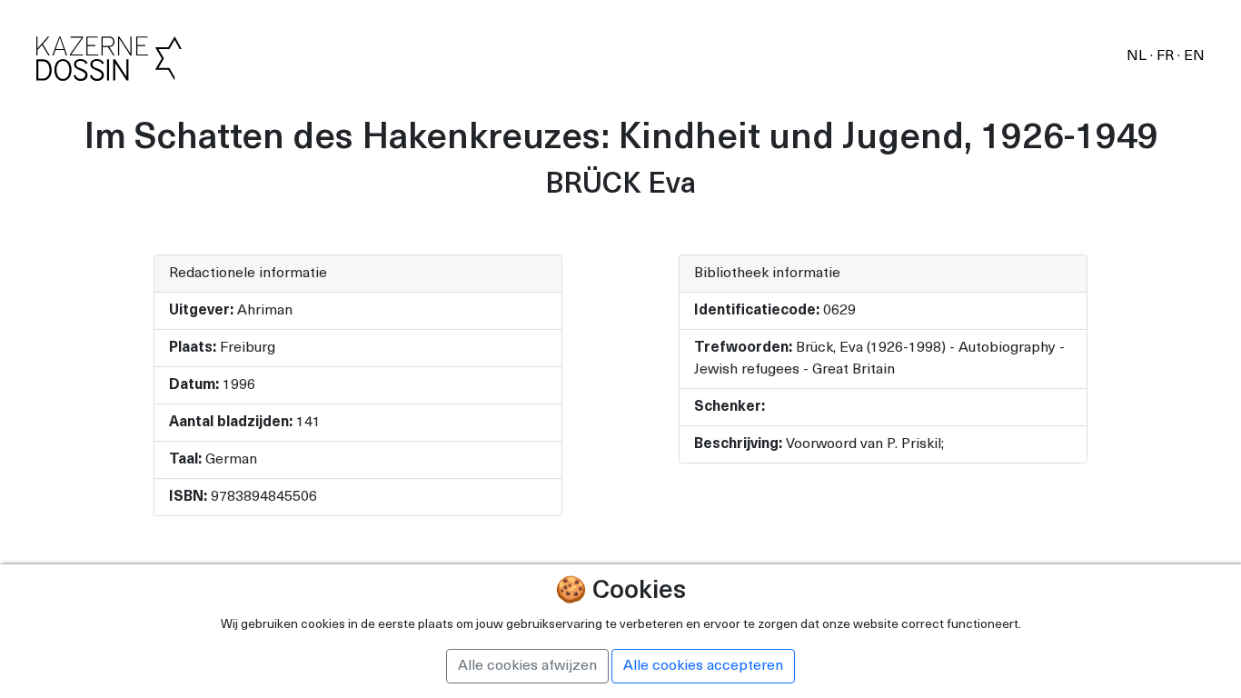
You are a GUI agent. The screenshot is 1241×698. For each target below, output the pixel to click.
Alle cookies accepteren (703, 666)
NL (1138, 56)
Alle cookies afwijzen (527, 666)
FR (1167, 56)
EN (1194, 56)
